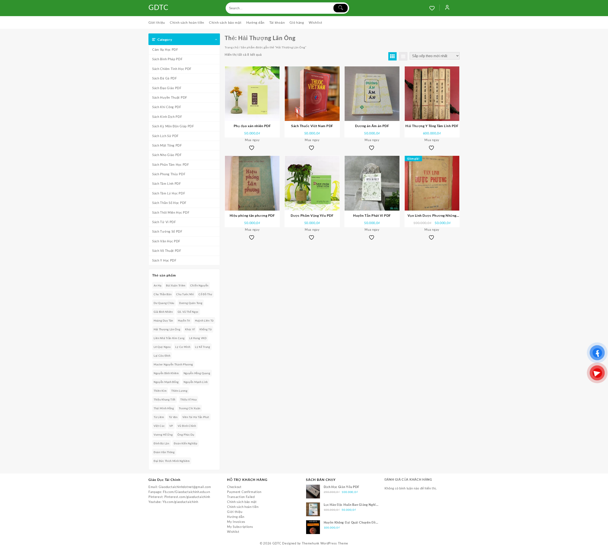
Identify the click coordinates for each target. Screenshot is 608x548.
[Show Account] (447, 8)
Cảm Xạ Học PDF (165, 49)
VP (171, 425)
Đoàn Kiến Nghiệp (185, 443)
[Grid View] (392, 56)
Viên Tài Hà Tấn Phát (195, 417)
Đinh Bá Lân (161, 443)
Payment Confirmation (244, 492)
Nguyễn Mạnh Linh (196, 381)
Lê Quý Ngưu (162, 346)
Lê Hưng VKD (198, 338)
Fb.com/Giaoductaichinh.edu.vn (186, 492)
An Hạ (158, 285)
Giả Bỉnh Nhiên (163, 311)
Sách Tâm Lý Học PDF (168, 193)
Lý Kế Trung (202, 346)
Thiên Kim (160, 390)
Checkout (234, 487)
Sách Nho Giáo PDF (167, 155)
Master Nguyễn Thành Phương (173, 364)
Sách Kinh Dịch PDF (167, 117)
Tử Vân (173, 417)
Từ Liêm (159, 417)
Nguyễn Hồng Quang (197, 373)
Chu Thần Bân (162, 294)
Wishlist (233, 532)
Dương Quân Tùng (191, 302)
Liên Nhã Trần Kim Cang (169, 338)
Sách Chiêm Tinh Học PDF (171, 69)
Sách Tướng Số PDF (167, 231)
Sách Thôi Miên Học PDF (170, 212)
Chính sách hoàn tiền (242, 507)
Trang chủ (231, 47)
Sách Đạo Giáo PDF (166, 88)
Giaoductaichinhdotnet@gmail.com (185, 487)
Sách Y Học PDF (164, 260)
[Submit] (340, 8)
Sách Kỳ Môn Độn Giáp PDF (173, 126)
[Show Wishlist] (434, 8)
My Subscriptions (240, 527)
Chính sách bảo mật (242, 502)
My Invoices (236, 522)
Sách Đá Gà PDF (164, 78)
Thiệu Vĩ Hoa (188, 399)
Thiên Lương (179, 390)
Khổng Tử (206, 329)
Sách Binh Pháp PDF (167, 59)
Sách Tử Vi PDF (164, 222)
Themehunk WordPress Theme (325, 543)
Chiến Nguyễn (199, 285)
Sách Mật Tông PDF (167, 145)
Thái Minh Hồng (164, 408)
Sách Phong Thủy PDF (168, 174)
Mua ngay (252, 140)
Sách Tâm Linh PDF (166, 183)
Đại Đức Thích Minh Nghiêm (172, 460)
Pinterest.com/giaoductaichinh (187, 497)
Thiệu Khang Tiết (165, 399)
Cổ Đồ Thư (205, 294)
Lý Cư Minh (182, 346)
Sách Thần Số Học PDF (169, 203)
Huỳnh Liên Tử (204, 320)
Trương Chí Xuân (190, 408)
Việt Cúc (159, 425)
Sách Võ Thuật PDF (166, 251)
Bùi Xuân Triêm (175, 285)
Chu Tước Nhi (185, 294)
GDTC (158, 7)
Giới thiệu (234, 512)
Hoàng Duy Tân (163, 320)
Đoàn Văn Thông (164, 452)
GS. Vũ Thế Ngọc (188, 311)
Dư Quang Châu (164, 302)
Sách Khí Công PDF (166, 107)
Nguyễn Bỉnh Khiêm (166, 373)
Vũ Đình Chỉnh (187, 425)
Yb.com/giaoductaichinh (180, 502)
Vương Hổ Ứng (163, 434)
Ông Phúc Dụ (185, 434)
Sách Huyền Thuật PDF (169, 97)
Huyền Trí (184, 320)
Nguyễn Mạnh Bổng (166, 381)
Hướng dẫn (235, 517)
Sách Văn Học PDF (166, 241)
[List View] (403, 56)
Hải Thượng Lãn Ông (167, 329)
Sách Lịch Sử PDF (165, 136)
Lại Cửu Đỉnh (162, 355)
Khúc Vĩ (190, 329)
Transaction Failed (241, 497)
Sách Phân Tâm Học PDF (170, 164)
